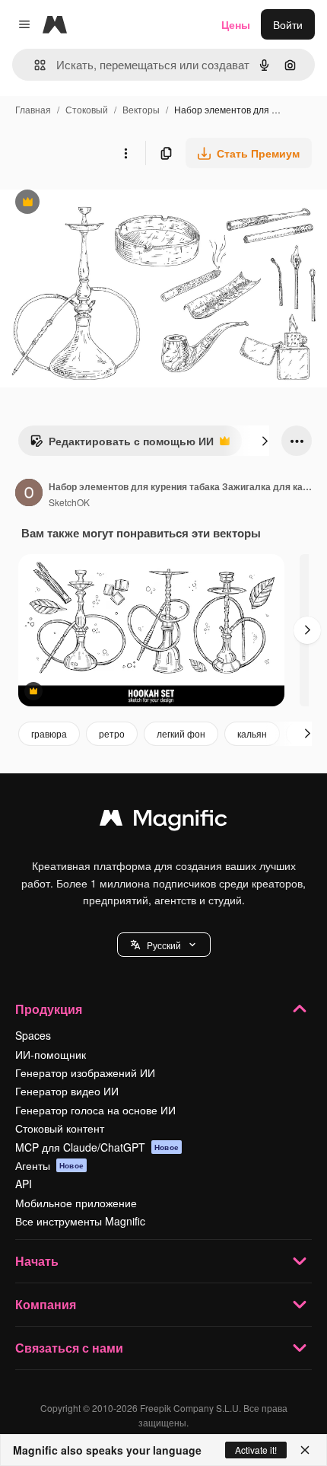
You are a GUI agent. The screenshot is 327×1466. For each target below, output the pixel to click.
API (23, 1183)
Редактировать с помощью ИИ (122, 444)
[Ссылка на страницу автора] (29, 494)
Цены (235, 24)
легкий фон (181, 733)
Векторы (141, 109)
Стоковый (86, 109)
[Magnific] (163, 821)
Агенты (49, 1165)
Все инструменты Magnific (80, 1221)
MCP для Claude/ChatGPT (97, 1147)
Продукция (48, 1009)
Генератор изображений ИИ (85, 1072)
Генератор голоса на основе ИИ (95, 1109)
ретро (112, 733)
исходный (102, 204)
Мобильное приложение (76, 1202)
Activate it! (256, 1449)
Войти (288, 24)
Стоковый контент (59, 1128)
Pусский (164, 945)
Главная (33, 109)
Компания (45, 1304)
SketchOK (69, 502)
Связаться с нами (69, 1347)
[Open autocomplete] (34, 65)
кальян (252, 733)
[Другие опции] (125, 153)
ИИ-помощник (50, 1054)
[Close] (305, 1450)
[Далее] (264, 440)
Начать (37, 1261)
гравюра (49, 733)
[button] (164, 944)
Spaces (33, 1035)
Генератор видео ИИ (67, 1090)
